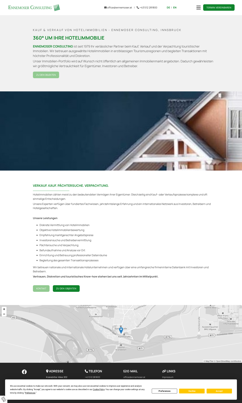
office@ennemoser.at (119, 7)
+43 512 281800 (148, 7)
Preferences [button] (30, 393)
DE (168, 7)
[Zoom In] (4, 309)
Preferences (165, 391)
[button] (219, 7)
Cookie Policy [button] (99, 389)
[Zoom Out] (4, 314)
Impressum (167, 377)
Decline (191, 391)
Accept (219, 391)
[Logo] (34, 7)
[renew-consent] (3, 399)
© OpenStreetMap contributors (227, 361)
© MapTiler (209, 361)
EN (174, 7)
